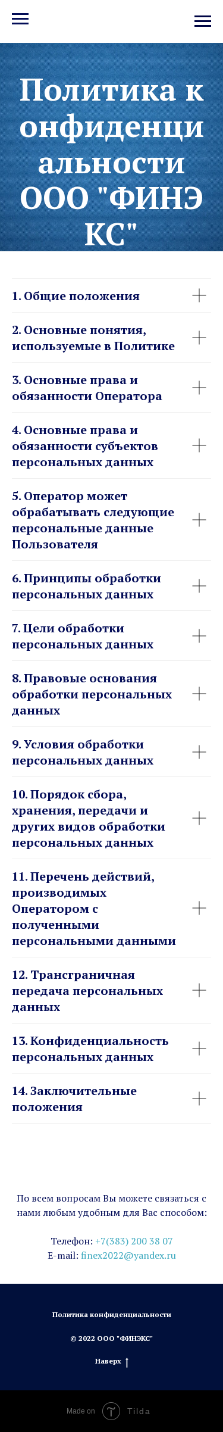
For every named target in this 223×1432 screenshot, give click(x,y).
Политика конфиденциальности (111, 1392)
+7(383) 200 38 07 (134, 1318)
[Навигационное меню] (202, 21)
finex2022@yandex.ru (128, 1333)
